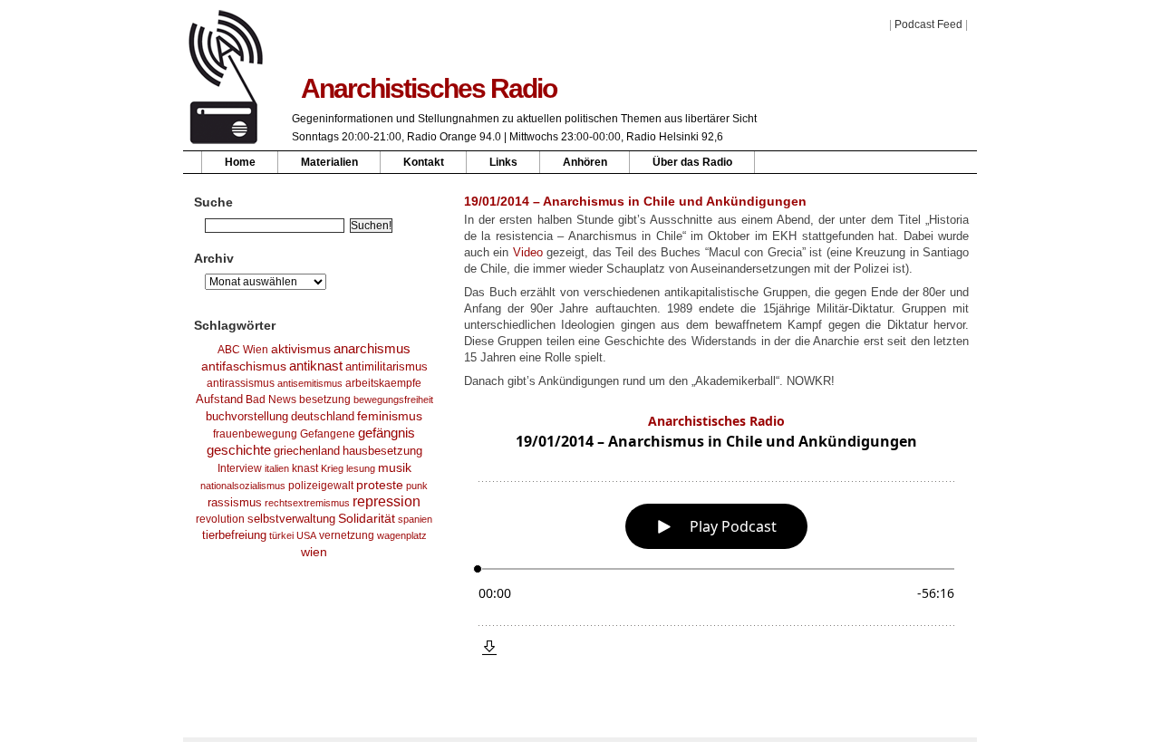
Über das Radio (692, 162)
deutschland (322, 416)
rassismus (235, 502)
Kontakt (423, 162)
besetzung (325, 399)
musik (394, 467)
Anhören (585, 162)
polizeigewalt (320, 485)
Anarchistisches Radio (428, 88)
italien (277, 468)
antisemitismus (310, 383)
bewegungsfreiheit (393, 399)
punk (417, 485)
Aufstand (219, 399)
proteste (379, 484)
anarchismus (372, 348)
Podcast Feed (928, 24)
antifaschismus (243, 366)
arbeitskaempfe (383, 383)
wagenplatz (402, 535)
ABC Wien (243, 349)
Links (503, 162)
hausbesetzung (382, 450)
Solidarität (366, 518)
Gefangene (327, 434)
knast (305, 468)
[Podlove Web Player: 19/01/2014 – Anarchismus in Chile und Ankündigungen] (716, 535)
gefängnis (386, 433)
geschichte (239, 450)
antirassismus (241, 383)
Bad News (271, 399)
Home (240, 162)
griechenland (307, 450)
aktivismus (301, 349)
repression (386, 501)
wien (314, 551)
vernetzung (346, 535)
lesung (360, 468)
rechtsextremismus (307, 502)
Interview (240, 468)
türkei (281, 535)
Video (528, 252)
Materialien (329, 162)
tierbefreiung (234, 535)
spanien (415, 519)
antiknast (316, 366)
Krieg (332, 468)
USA (306, 535)
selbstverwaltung (291, 518)
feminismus (389, 416)
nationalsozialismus (242, 485)
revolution (220, 519)
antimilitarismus (386, 367)
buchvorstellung (247, 416)
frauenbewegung (255, 434)
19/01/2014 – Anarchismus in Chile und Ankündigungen (635, 201)
